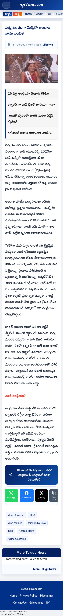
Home (13, 595)
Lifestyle (48, 44)
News (28, 13)
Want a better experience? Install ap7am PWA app (13, 612)
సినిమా (39, 13)
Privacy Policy (28, 595)
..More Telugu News (44, 569)
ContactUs (20, 602)
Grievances (36, 602)
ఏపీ (49, 13)
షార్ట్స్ (17, 13)
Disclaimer (46, 595)
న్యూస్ (7, 13)
